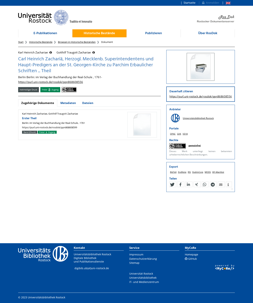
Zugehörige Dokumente (37, 103)
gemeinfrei (195, 145)
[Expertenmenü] (232, 189)
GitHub (192, 258)
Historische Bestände (99, 33)
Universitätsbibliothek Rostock (198, 118)
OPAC (173, 133)
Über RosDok (207, 33)
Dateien (87, 103)
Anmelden (211, 2)
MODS (208, 172)
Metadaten (68, 103)
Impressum (136, 254)
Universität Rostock (141, 273)
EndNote (182, 172)
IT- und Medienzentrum (144, 282)
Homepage (191, 254)
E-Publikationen (45, 33)
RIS (189, 172)
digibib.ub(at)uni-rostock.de (91, 268)
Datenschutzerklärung (143, 258)
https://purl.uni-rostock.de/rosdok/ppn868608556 (50, 82)
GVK (179, 133)
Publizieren (153, 33)
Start (21, 42)
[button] (172, 184)
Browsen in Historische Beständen (77, 42)
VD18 (185, 133)
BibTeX (173, 172)
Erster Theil (29, 118)
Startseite (189, 2)
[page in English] (226, 2)
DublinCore (197, 172)
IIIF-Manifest (218, 172)
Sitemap (134, 263)
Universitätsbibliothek (143, 277)
